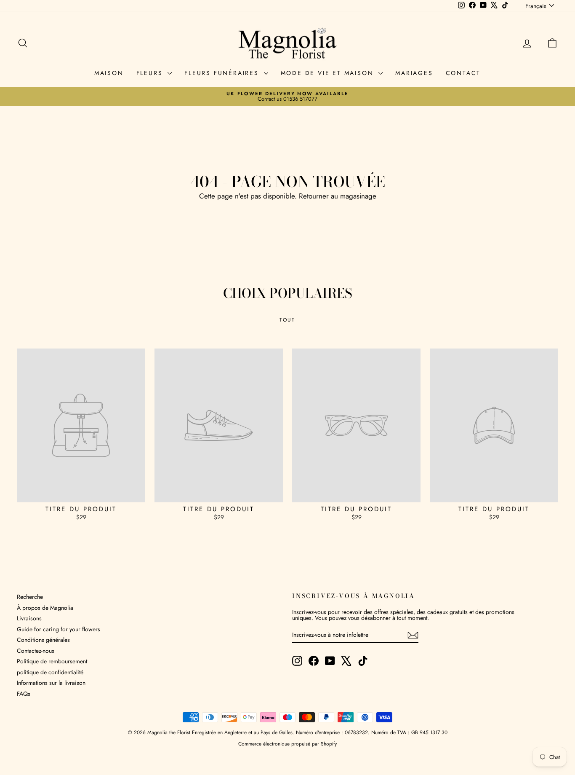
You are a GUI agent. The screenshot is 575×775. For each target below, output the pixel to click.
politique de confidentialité (50, 672)
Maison (109, 73)
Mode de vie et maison (329, 73)
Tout (287, 320)
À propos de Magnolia (45, 607)
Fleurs (151, 73)
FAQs (23, 693)
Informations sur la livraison (51, 682)
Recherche (30, 597)
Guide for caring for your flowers (58, 629)
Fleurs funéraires (222, 73)
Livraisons (29, 618)
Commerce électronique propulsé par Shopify (287, 744)
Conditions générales (43, 640)
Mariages (414, 73)
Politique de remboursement (52, 661)
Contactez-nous (35, 650)
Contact (463, 73)
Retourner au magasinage (337, 196)
